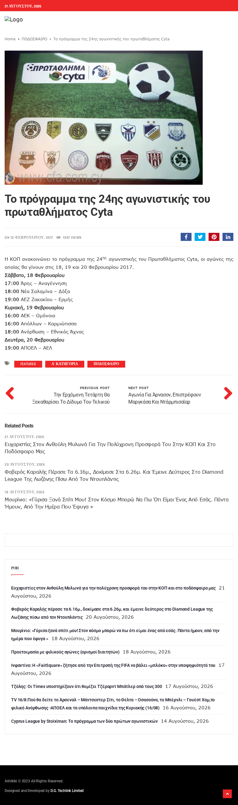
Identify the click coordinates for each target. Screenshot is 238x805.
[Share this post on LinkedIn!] (228, 237)
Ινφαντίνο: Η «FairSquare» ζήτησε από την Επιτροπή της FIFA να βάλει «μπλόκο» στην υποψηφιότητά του (113, 665)
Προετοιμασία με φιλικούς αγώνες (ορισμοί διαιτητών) (65, 651)
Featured (28, 364)
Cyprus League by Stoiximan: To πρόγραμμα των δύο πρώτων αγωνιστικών (84, 721)
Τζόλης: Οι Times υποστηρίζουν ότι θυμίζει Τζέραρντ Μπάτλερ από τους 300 (86, 686)
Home (10, 39)
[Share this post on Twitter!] (200, 237)
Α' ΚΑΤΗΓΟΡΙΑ (64, 364)
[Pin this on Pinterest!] (214, 237)
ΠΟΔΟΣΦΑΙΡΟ (34, 39)
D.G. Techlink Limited (67, 791)
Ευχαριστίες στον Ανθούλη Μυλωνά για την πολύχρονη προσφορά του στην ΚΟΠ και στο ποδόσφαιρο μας (113, 588)
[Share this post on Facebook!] (186, 237)
